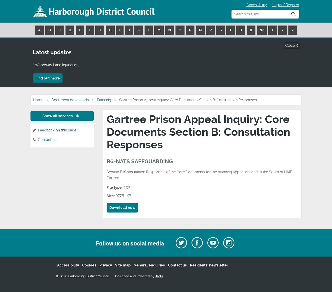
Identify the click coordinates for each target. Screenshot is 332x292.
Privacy (105, 265)
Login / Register (285, 5)
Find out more (47, 78)
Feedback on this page (57, 130)
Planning (104, 100)
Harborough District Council (101, 11)
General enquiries (149, 265)
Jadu (159, 276)
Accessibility (256, 5)
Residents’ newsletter (209, 265)
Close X (291, 45)
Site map (123, 265)
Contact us (47, 140)
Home (38, 100)
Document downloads (70, 100)
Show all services (58, 116)
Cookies (89, 265)
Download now (122, 208)
